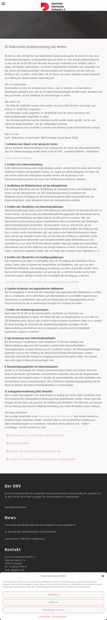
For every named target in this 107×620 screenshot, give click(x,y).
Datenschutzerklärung (59, 616)
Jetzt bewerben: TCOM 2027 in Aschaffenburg (25, 538)
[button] (102, 576)
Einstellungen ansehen (53, 610)
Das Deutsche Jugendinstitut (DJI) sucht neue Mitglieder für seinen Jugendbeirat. (40, 525)
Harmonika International (15, 507)
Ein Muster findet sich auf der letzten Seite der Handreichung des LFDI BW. (42, 282)
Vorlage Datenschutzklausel (18, 158)
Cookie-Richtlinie (44, 616)
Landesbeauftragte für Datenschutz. (55, 416)
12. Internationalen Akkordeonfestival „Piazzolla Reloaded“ (31, 531)
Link (97, 250)
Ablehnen (53, 602)
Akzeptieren (53, 594)
